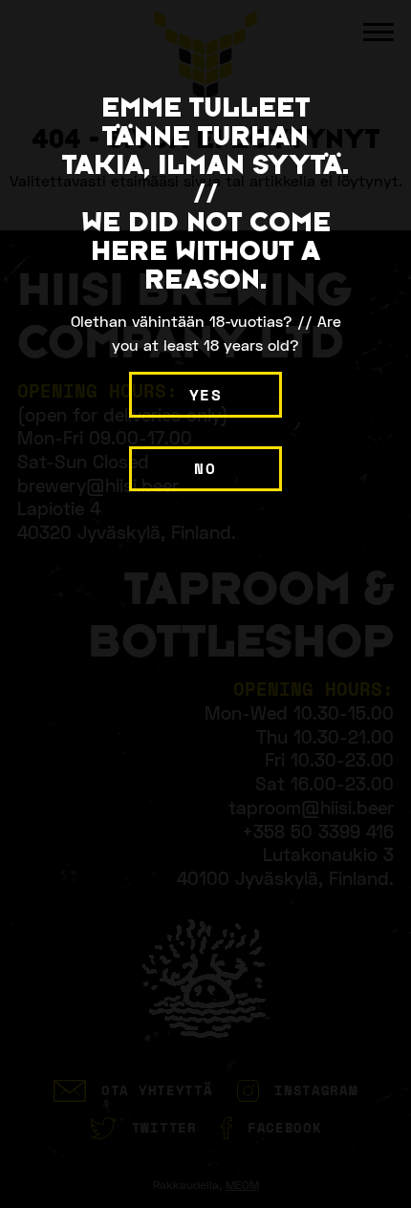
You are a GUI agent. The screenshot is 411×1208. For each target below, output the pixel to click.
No (205, 468)
